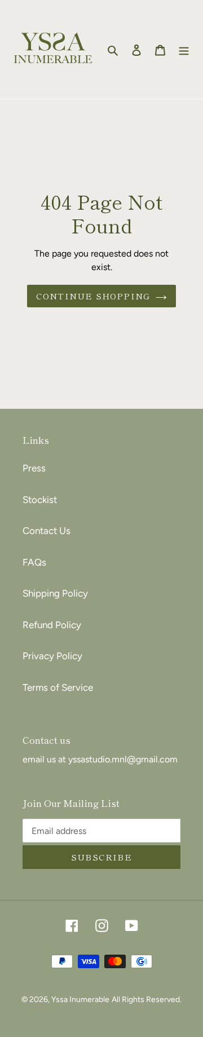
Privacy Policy (52, 655)
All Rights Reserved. (147, 999)
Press (34, 468)
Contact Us (46, 530)
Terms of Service (58, 687)
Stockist (40, 499)
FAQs (34, 562)
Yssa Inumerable (80, 999)
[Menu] (184, 50)
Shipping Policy (55, 593)
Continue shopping (93, 296)
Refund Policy (52, 624)
